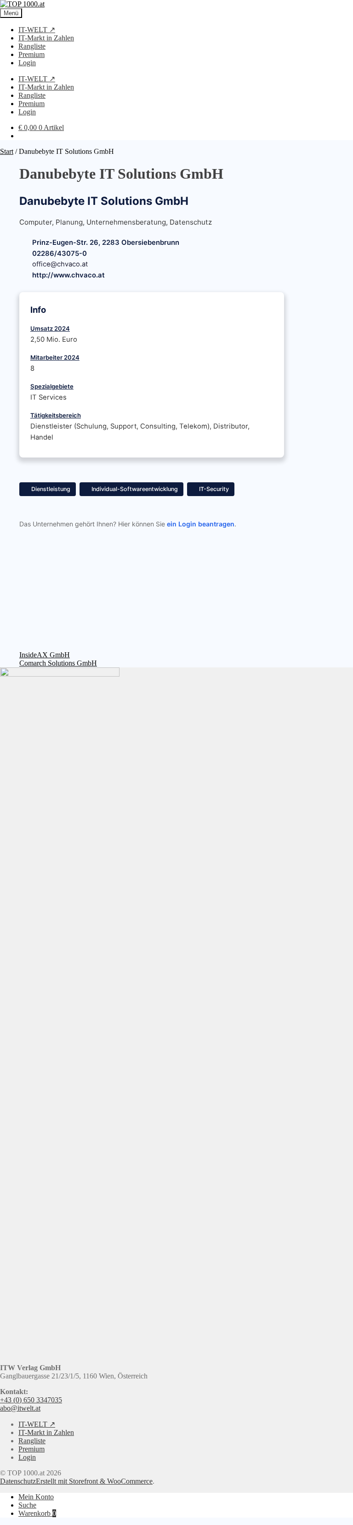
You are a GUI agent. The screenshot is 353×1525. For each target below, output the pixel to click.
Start (6, 151)
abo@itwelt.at (20, 1408)
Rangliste (32, 46)
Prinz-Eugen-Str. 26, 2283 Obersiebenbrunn (105, 242)
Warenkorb (37, 1513)
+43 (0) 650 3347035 (31, 1400)
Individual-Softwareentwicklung (134, 489)
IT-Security (214, 489)
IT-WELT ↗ (36, 30)
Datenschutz (18, 1481)
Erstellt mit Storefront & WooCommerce (94, 1481)
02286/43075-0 (59, 253)
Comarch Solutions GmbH (58, 663)
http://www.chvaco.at (68, 275)
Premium (31, 54)
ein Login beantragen (200, 524)
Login (27, 63)
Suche (27, 1505)
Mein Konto (36, 1497)
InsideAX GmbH (44, 655)
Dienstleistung (50, 489)
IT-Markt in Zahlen (46, 38)
